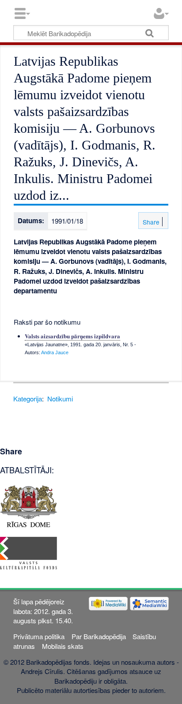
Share (150, 221)
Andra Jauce (54, 352)
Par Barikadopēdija (99, 636)
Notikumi (60, 398)
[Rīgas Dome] (28, 505)
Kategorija (27, 398)
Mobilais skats (62, 646)
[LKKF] (28, 552)
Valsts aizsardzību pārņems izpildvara (72, 336)
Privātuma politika (38, 636)
